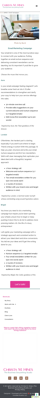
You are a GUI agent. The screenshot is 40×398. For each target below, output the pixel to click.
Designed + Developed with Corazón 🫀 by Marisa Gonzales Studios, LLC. (20, 394)
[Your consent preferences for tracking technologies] (37, 395)
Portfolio (7, 308)
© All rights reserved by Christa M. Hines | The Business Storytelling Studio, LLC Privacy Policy (20, 388)
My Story (8, 300)
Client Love (8, 315)
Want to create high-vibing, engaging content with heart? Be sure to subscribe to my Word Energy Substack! (20, 329)
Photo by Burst (20, 43)
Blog (6, 312)
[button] (36, 5)
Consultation (9, 319)
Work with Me (9, 304)
